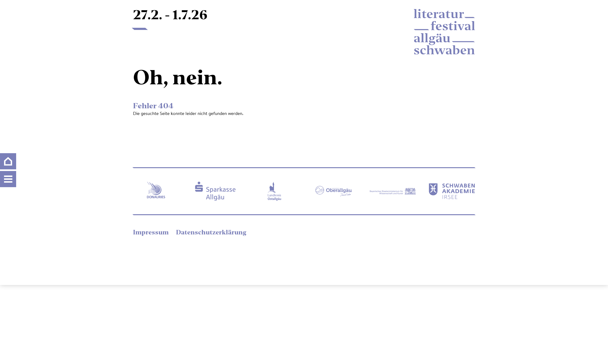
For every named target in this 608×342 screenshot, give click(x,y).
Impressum (151, 233)
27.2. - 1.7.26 (170, 16)
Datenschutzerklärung (211, 233)
